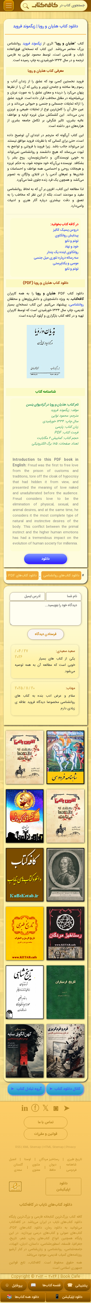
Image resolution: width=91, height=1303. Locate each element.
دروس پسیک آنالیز (65, 230)
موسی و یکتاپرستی (65, 263)
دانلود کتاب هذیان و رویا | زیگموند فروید (45, 26)
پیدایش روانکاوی (66, 236)
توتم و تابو (71, 241)
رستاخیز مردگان (49, 1159)
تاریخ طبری (74, 1159)
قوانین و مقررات (45, 1134)
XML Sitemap (32, 1147)
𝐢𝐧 (24, 1109)
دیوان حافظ (52, 1167)
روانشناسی (76, 305)
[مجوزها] (15, 1186)
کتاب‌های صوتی (71, 1233)
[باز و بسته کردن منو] (9, 5)
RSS (18, 1147)
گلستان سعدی (18, 1167)
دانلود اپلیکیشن (63, 1186)
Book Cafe (70, 1276)
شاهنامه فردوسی (71, 1167)
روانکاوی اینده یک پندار (62, 252)
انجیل (12, 1159)
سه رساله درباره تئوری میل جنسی (56, 258)
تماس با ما (45, 1122)
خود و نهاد (71, 247)
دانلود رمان (54, 1228)
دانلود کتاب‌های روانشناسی (61, 575)
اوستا (27, 1159)
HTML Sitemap (53, 1147)
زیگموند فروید (32, 44)
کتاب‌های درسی (44, 1233)
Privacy (71, 1147)
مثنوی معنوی (36, 1167)
